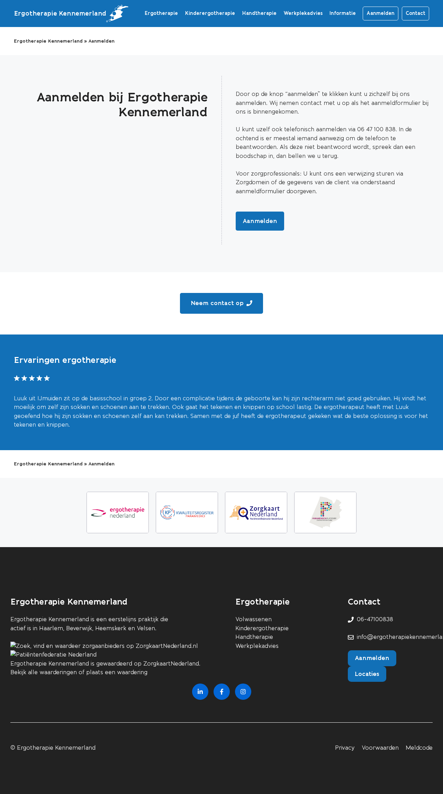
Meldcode (419, 747)
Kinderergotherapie (210, 13)
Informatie (342, 13)
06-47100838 (375, 619)
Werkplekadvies (303, 13)
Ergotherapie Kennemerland (60, 13)
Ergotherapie (161, 13)
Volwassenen (253, 619)
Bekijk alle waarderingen (43, 672)
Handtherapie (259, 13)
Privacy (345, 747)
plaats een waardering (116, 672)
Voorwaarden (380, 747)
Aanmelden (381, 13)
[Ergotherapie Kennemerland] (117, 13)
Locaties (367, 673)
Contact (415, 13)
